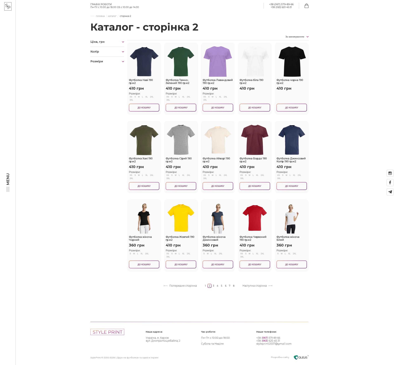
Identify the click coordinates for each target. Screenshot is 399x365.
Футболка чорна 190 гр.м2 (289, 82)
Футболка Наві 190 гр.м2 (141, 82)
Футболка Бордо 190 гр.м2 (253, 160)
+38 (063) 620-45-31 (281, 7)
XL (146, 97)
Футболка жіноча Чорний (140, 238)
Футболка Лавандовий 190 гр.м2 (218, 82)
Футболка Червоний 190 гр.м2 (253, 238)
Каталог (112, 16)
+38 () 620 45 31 (268, 340)
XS (131, 97)
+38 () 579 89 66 (268, 337)
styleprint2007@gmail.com (274, 343)
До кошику (144, 107)
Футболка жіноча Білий (287, 238)
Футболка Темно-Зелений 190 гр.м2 (177, 82)
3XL (131, 100)
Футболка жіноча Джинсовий (214, 238)
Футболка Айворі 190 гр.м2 (216, 160)
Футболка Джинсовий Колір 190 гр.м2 (291, 160)
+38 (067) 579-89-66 (281, 4)
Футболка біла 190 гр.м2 (251, 82)
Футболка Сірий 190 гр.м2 (179, 160)
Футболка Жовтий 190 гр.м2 (180, 238)
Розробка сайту (280, 357)
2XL (152, 97)
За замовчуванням (295, 36)
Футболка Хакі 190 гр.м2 (141, 160)
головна (100, 16)
